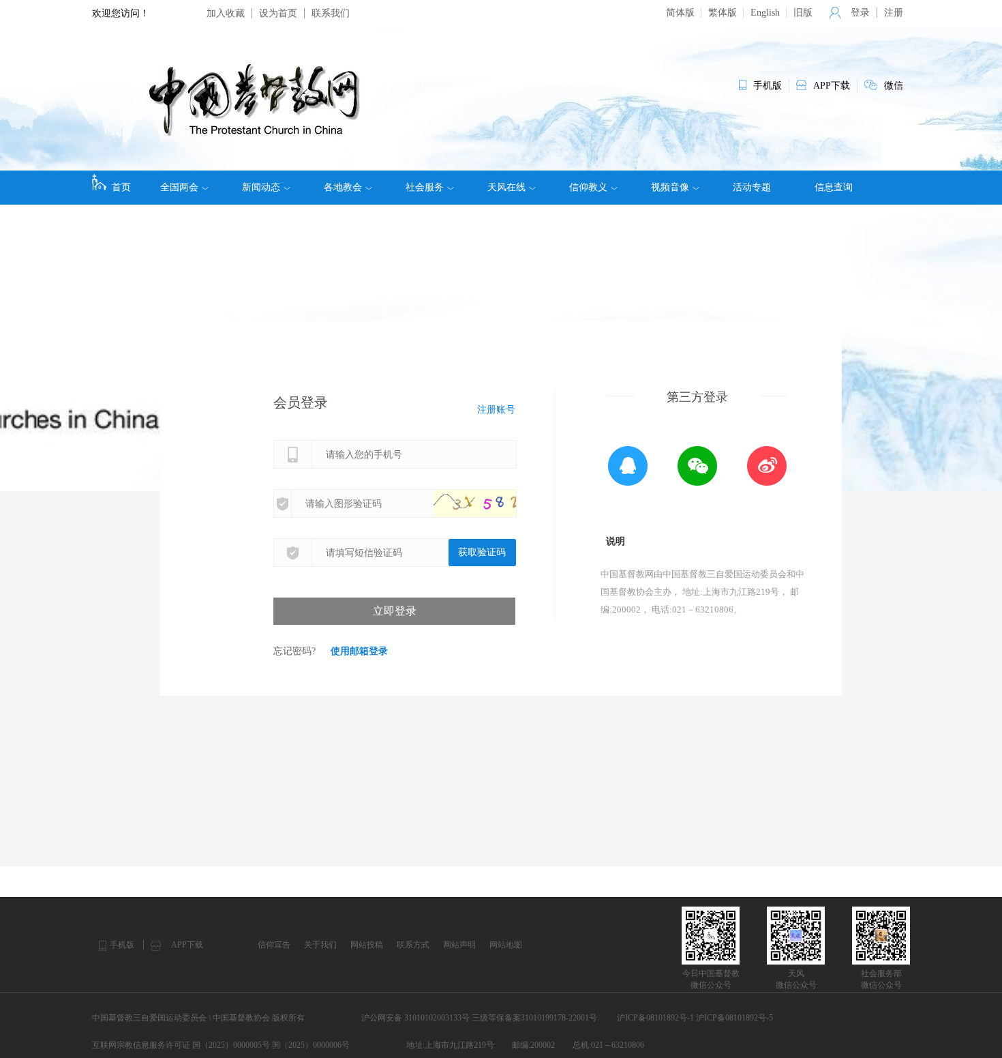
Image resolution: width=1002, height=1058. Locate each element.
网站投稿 (366, 945)
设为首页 (278, 13)
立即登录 (394, 611)
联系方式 (413, 945)
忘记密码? (294, 651)
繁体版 (722, 13)
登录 (860, 13)
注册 (893, 13)
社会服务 (425, 187)
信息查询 (834, 187)
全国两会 (179, 187)
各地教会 (343, 187)
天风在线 (506, 187)
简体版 (680, 13)
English (765, 13)
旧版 (803, 13)
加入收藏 (226, 13)
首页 (121, 187)
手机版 (122, 945)
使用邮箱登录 (359, 651)
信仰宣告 (274, 945)
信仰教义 (588, 187)
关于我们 (320, 945)
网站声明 (459, 945)
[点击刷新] (488, 503)
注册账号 (496, 410)
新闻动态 (261, 187)
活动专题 (752, 187)
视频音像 (670, 187)
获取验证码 (482, 552)
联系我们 (331, 13)
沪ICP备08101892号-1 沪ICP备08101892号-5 (695, 1018)
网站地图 (505, 945)
